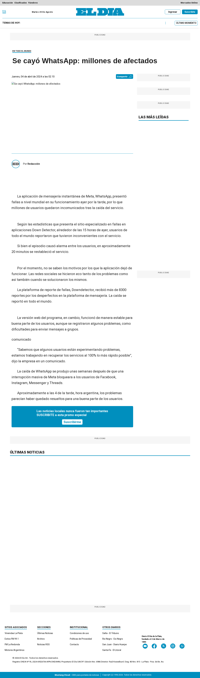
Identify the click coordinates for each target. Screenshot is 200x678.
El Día (22, 658)
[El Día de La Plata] (100, 12)
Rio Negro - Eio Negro (112, 639)
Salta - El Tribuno (110, 633)
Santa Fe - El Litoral (111, 650)
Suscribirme (72, 422)
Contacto (74, 644)
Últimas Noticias (45, 633)
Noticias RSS (43, 644)
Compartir (122, 76)
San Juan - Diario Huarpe (114, 644)
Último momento (186, 23)
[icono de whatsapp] (182, 646)
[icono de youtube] (145, 646)
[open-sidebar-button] (4, 12)
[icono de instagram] (172, 646)
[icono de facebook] (154, 646)
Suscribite (190, 12)
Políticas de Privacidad (81, 639)
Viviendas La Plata (14, 633)
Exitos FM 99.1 (12, 639)
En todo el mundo (21, 51)
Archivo (41, 639)
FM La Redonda (12, 644)
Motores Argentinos (14, 650)
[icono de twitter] (163, 646)
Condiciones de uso (79, 633)
